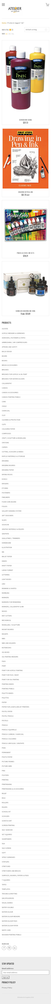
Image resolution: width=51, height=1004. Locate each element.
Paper (4, 702)
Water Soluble (8, 907)
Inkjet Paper (7, 556)
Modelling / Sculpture (11, 625)
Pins (3, 771)
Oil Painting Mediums (10, 657)
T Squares (6, 880)
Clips (4, 424)
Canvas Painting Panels (11, 397)
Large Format (7, 570)
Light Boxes (6, 579)
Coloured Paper (8, 429)
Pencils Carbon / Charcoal (13, 734)
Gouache (5, 524)
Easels (4, 479)
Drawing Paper (8, 470)
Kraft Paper (7, 565)
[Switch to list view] (12, 30)
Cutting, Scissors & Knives (12, 452)
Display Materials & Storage (13, 456)
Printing (5, 780)
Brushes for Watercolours (13, 379)
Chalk (4, 406)
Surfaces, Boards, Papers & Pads (15, 875)
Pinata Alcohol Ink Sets (25, 253)
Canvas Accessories (10, 392)
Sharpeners (7, 839)
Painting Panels (8, 689)
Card (4, 401)
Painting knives (8, 684)
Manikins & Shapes (9, 588)
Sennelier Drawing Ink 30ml (25, 311)
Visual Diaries (7, 903)
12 (6, 34)
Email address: (8, 968)
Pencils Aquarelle (9, 730)
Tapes (4, 884)
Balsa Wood (7, 351)
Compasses (6, 433)
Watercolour (7, 912)
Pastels (5, 720)
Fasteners (6, 493)
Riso (3, 798)
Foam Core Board (9, 502)
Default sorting (31, 29)
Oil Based (5, 652)
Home (4, 23)
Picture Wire (7, 766)
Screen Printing (8, 825)
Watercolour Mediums (11, 916)
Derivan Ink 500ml (25, 119)
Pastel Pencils (7, 716)
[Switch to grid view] (10, 30)
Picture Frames (8, 761)
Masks (4, 611)
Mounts (5, 634)
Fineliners (6, 497)
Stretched (6, 866)
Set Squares (7, 834)
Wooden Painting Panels (11, 935)
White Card (6, 930)
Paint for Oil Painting (10, 679)
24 (9, 34)
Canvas (5, 388)
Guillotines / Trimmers (11, 538)
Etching (5, 488)
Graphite (5, 534)
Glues (4, 520)
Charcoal (6, 411)
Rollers (5, 802)
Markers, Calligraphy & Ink (13, 607)
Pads (4, 661)
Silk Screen (6, 848)
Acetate (5, 329)
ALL (13, 34)
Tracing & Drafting (9, 894)
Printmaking (7, 784)
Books (4, 360)
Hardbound (6, 543)
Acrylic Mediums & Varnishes (13, 333)
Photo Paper (7, 757)
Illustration (7, 547)
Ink (3, 552)
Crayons (5, 442)
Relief (4, 793)
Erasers (5, 483)
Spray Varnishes (8, 857)
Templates (6, 889)
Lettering (6, 575)
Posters (5, 775)
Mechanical (6, 620)
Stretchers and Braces (11, 871)
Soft (4, 853)
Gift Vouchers (7, 515)
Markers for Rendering (11, 602)
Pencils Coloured (9, 739)
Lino (3, 584)
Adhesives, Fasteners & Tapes (13, 338)
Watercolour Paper (10, 925)
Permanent (6, 752)
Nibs (3, 638)
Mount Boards (8, 629)
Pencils (5, 725)
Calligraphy (7, 383)
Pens (4, 748)
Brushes (5, 370)
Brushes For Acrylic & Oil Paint (14, 374)
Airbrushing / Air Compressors (14, 342)
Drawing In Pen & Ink (25, 192)
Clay (3, 415)
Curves (5, 447)
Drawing (5, 461)
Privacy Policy (7, 988)
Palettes (5, 698)
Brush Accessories (9, 365)
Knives (4, 561)
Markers (5, 597)
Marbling (5, 593)
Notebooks (6, 648)
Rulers (4, 807)
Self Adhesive (7, 830)
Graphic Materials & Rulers (13, 529)
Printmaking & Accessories (13, 789)
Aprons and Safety (9, 347)
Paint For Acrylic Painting (12, 670)
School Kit (6, 812)
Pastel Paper (7, 711)
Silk (3, 843)
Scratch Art (7, 821)
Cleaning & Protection (11, 420)
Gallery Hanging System (11, 511)
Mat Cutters (7, 616)
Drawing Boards (8, 465)
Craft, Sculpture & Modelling (14, 438)
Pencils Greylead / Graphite (13, 743)
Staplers (5, 862)
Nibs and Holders (9, 643)
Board (4, 356)
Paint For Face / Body (10, 675)
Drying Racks (7, 474)
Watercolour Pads (9, 921)
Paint (4, 666)
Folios (4, 506)
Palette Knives (7, 693)
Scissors (5, 816)
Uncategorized (8, 898)
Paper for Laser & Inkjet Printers (15, 707)
